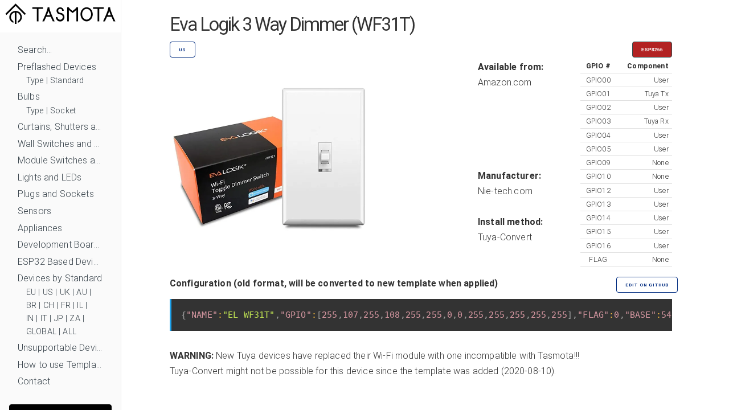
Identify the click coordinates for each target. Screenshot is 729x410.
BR (31, 305)
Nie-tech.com (505, 191)
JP (58, 318)
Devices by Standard (60, 278)
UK (65, 292)
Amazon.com (505, 82)
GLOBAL (41, 332)
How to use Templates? (60, 364)
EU (31, 292)
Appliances (40, 228)
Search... (35, 49)
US (48, 292)
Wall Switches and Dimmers (60, 143)
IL (80, 305)
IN (30, 318)
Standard (67, 80)
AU (81, 292)
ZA (74, 318)
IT (43, 318)
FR (66, 305)
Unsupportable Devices (60, 347)
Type (35, 80)
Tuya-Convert (505, 237)
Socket (63, 111)
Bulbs (29, 96)
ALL (69, 332)
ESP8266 (652, 49)
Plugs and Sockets (56, 193)
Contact (34, 381)
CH (48, 305)
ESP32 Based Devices (60, 261)
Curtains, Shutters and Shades (60, 126)
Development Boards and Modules (60, 244)
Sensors (34, 211)
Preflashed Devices (57, 67)
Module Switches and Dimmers (60, 160)
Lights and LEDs (49, 177)
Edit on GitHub (647, 285)
